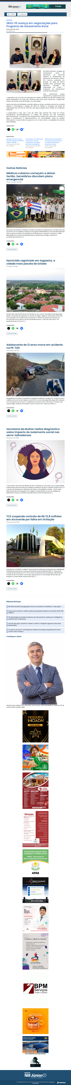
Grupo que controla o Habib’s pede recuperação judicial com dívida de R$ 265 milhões (35, 612)
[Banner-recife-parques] (35, 757)
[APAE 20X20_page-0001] (35, 862)
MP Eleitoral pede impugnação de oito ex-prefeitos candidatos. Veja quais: (34, 607)
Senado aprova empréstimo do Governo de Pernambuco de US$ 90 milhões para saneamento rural (53, 141)
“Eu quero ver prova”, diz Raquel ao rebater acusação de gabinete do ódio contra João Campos (34, 630)
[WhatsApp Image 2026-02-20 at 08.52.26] (35, 726)
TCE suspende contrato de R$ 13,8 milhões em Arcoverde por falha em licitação (34, 517)
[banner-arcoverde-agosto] (35, 154)
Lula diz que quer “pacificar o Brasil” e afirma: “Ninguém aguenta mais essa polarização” (34, 624)
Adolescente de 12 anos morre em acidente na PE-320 (34, 346)
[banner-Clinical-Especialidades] (35, 829)
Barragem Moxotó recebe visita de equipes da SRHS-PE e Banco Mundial (15, 140)
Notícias (9, 20)
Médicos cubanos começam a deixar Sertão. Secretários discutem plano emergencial (30, 176)
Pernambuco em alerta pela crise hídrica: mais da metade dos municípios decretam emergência (34, 141)
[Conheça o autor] (35, 672)
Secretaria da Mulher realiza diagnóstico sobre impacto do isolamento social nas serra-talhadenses (33, 432)
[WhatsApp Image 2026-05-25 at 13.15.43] (35, 791)
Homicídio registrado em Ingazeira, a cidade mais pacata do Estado (30, 262)
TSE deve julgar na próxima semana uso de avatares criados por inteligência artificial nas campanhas (35, 618)
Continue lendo (12, 249)
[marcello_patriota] (35, 1062)
